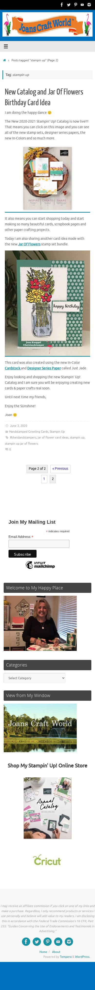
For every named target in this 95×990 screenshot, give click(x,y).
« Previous (60, 469)
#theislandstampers (23, 437)
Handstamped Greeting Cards (28, 432)
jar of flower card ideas (53, 437)
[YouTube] (82, 4)
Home (43, 952)
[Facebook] (61, 4)
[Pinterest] (75, 4)
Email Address (21, 536)
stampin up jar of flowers (21, 444)
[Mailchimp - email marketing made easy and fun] (40, 569)
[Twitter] (68, 4)
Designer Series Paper (44, 368)
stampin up (77, 437)
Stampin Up (57, 432)
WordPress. (82, 957)
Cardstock (13, 368)
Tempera (66, 957)
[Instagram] (89, 4)
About (56, 952)
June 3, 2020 (18, 426)
